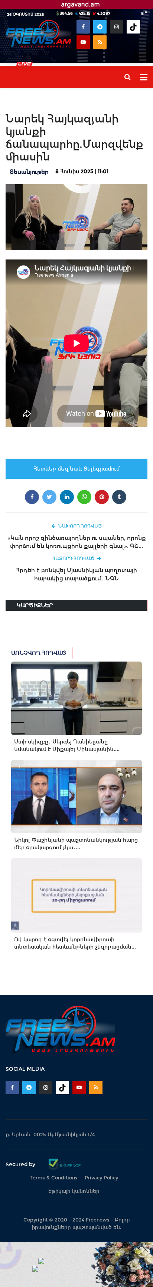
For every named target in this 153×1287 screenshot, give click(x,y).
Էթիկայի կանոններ (74, 1191)
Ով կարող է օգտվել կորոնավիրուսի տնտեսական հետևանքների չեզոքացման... (75, 943)
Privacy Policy (101, 1178)
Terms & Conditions (54, 1178)
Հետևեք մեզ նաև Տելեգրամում (77, 468)
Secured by (21, 1164)
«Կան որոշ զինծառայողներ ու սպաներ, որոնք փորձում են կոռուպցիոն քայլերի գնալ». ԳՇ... (76, 541)
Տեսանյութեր (29, 171)
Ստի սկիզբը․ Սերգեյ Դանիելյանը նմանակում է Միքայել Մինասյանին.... (67, 745)
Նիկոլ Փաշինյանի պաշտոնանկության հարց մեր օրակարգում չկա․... (76, 844)
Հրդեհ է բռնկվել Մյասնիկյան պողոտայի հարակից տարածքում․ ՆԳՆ (76, 574)
